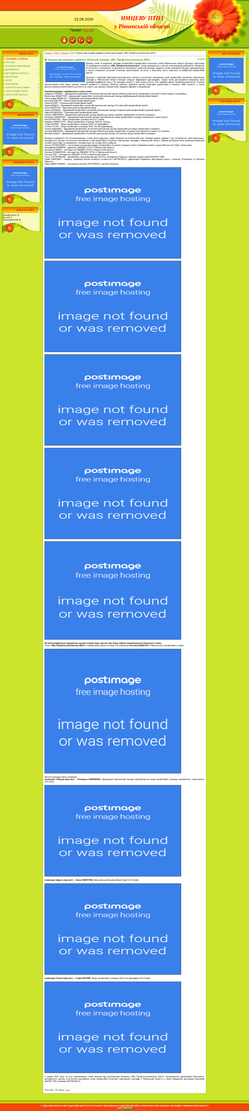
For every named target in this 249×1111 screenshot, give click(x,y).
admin (67, 1090)
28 (72, 53)
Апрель (64, 53)
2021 (56, 53)
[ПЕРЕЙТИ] (20, 120)
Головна (48, 53)
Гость (87, 30)
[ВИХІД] (81, 38)
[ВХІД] (89, 38)
